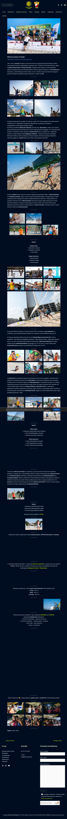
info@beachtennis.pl (26, 757)
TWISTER (51, 615)
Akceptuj (56, 409)
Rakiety (43, 12)
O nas (3, 12)
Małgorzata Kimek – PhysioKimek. (37, 568)
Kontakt (4, 16)
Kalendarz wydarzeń (21, 12)
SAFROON (43, 615)
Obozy (30, 12)
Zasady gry (51, 12)
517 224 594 (26, 751)
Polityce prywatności (46, 798)
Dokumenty (59, 12)
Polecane (17, 59)
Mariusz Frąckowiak (38, 564)
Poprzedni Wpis (9, 740)
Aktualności (11, 12)
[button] (7, 5)
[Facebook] (58, 5)
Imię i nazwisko (44, 751)
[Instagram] (61, 5)
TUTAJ (41, 514)
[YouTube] (65, 5)
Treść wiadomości (45, 764)
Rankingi (37, 12)
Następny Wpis (58, 740)
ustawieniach (47, 410)
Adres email (43, 757)
